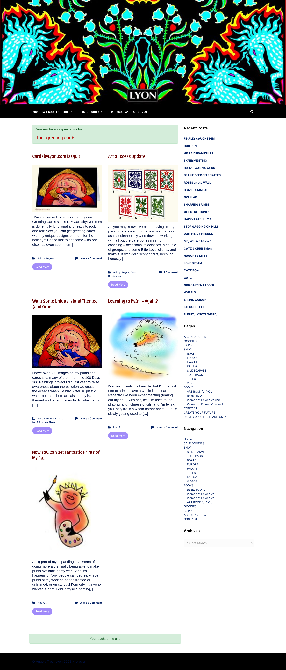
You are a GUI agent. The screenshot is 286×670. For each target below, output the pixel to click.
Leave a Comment (91, 258)
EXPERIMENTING (195, 160)
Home (34, 112)
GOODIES (97, 112)
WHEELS (190, 292)
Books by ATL (196, 395)
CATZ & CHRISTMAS (198, 248)
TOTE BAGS (195, 374)
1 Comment (171, 272)
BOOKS (80, 112)
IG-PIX (109, 112)
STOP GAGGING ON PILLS (201, 226)
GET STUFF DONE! (196, 212)
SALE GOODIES (50, 112)
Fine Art (118, 427)
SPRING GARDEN (195, 299)
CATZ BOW (191, 270)
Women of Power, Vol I (202, 494)
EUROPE (192, 357)
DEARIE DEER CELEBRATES (202, 175)
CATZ (188, 277)
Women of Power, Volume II (205, 404)
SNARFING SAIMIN (196, 204)
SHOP (65, 112)
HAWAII (192, 362)
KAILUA (192, 366)
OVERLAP (190, 197)
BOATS (191, 353)
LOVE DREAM (193, 263)
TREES (191, 378)
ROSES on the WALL (197, 182)
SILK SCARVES (196, 370)
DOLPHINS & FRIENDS (198, 233)
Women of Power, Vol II (202, 498)
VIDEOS (192, 383)
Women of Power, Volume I (204, 399)
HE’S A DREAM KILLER (198, 153)
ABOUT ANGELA (126, 112)
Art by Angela (45, 258)
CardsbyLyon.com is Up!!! (56, 155)
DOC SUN (190, 146)
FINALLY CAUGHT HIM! (200, 138)
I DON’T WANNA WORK (199, 168)
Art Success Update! (127, 155)
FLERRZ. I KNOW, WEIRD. (200, 314)
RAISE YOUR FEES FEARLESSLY (205, 416)
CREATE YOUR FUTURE (199, 412)
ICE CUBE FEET (194, 307)
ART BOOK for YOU (199, 391)
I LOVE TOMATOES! (197, 190)
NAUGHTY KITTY (196, 255)
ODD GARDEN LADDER (199, 285)
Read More (42, 267)
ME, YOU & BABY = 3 (197, 241)
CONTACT (143, 112)
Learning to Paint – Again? (133, 300)
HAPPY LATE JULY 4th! (199, 219)
